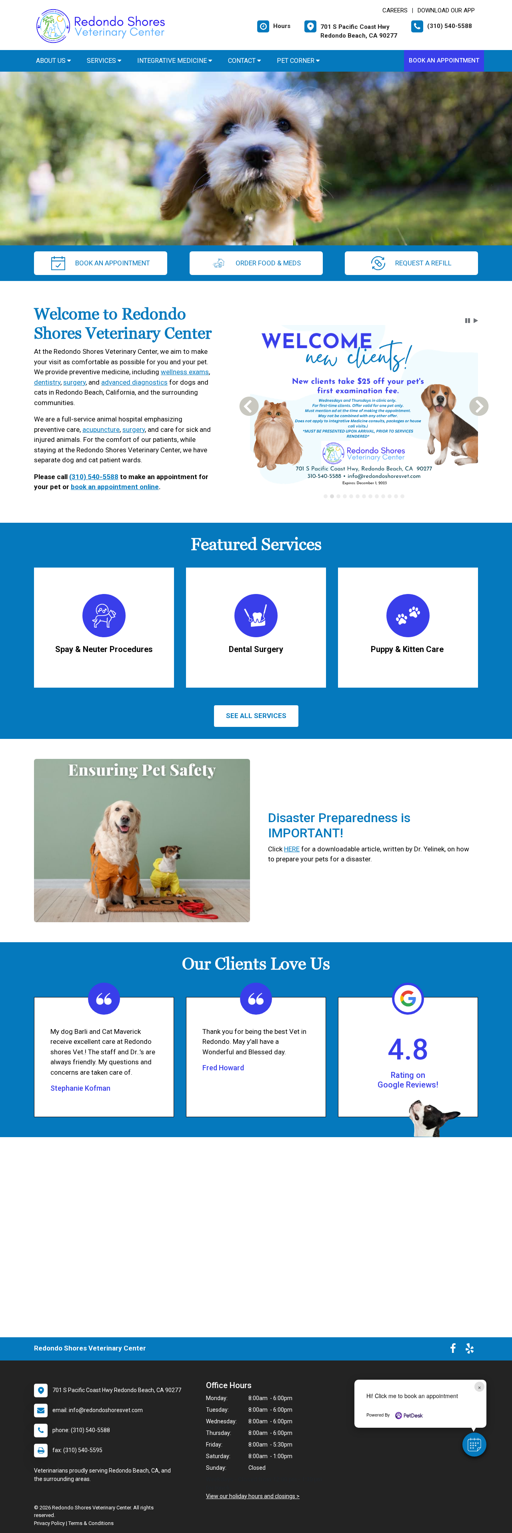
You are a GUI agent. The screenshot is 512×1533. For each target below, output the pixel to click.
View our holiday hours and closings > (253, 1496)
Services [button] (102, 60)
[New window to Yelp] (469, 1350)
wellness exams (185, 372)
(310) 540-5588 (93, 477)
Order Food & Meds (268, 263)
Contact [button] (242, 60)
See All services (256, 716)
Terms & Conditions (91, 1523)
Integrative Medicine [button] (172, 60)
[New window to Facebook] (453, 1350)
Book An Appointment (444, 60)
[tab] (326, 502)
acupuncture (101, 429)
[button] (474, 1445)
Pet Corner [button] (296, 60)
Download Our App (446, 10)
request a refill (423, 263)
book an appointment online (115, 487)
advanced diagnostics (134, 382)
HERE (292, 849)
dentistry (47, 382)
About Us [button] (51, 60)
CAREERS (395, 10)
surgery (74, 382)
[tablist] (364, 502)
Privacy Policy (49, 1523)
